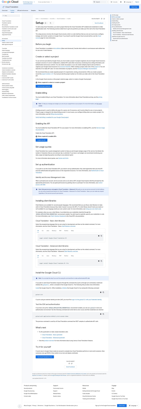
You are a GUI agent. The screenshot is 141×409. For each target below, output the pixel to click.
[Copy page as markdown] (50, 23)
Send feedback (99, 23)
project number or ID (47, 74)
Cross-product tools (44, 2)
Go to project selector (44, 86)
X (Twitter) (114, 393)
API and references (22, 10)
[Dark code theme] (99, 236)
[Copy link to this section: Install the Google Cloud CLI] (62, 273)
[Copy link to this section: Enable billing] (48, 93)
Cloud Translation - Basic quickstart (52, 335)
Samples (33, 10)
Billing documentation (57, 114)
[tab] (38, 230)
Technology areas (28, 2)
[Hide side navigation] (19, 406)
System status (57, 396)
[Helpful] (101, 18)
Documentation (44, 18)
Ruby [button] (72, 230)
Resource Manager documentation (87, 68)
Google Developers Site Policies (58, 375)
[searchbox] (11, 15)
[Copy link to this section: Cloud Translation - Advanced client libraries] (70, 246)
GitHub (84, 388)
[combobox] (101, 1)
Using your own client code (93, 209)
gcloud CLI (46, 285)
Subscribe (122, 405)
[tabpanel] (70, 237)
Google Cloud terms (50, 405)
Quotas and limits (63, 158)
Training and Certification (88, 398)
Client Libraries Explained (58, 216)
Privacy (34, 405)
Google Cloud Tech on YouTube (120, 398)
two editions (57, 48)
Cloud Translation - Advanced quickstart (53, 337)
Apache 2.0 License (37, 375)
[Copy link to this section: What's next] (47, 328)
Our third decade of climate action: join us (67, 405)
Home (37, 18)
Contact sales (27, 396)
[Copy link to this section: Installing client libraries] (57, 201)
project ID (97, 66)
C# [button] (38, 230)
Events (113, 391)
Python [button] (66, 230)
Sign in (137, 2)
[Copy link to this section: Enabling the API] (51, 124)
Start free (134, 7)
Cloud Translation (11, 7)
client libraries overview (68, 226)
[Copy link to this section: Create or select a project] (60, 57)
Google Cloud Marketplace (30, 393)
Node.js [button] (54, 230)
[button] (10, 62)
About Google (27, 405)
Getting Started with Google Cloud (91, 391)
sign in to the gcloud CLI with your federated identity (87, 299)
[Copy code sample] (101, 236)
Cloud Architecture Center (89, 396)
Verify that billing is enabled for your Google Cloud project (52, 117)
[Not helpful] (104, 18)
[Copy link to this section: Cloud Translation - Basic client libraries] (66, 221)
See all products (28, 388)
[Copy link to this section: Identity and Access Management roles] (66, 177)
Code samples (86, 393)
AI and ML (52, 18)
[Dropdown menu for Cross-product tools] (52, 2)
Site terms (40, 405)
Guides (12, 10)
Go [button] (42, 230)
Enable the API (41, 140)
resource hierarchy (65, 66)
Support (55, 391)
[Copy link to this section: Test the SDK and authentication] (61, 304)
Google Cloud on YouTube (118, 396)
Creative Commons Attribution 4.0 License (76, 373)
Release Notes (57, 393)
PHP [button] (60, 230)
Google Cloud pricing (29, 391)
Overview (4, 10)
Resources (42, 10)
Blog (113, 388)
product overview (49, 340)
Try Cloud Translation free (45, 357)
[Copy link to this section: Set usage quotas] (53, 147)
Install (37, 288)
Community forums (58, 388)
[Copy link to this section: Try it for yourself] (53, 347)
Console (115, 2)
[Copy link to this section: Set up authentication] (56, 165)
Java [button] (47, 230)
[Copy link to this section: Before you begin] (52, 44)
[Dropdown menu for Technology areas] (35, 2)
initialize (64, 288)
